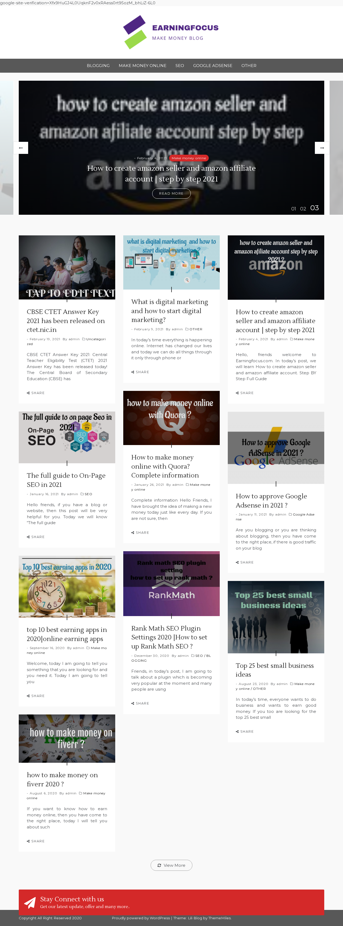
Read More (171, 193)
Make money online (142, 65)
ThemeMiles (219, 918)
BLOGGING (98, 65)
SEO (180, 65)
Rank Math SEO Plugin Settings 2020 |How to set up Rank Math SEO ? (169, 637)
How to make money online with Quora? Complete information (165, 466)
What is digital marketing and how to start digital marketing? (169, 311)
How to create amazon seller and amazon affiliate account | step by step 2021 (275, 321)
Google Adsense (212, 65)
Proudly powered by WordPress (141, 918)
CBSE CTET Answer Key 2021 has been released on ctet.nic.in (66, 321)
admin (74, 339)
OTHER (248, 65)
